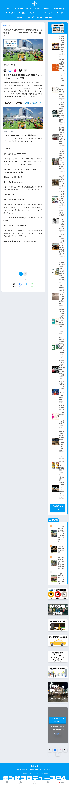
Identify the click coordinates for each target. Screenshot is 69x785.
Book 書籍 (60, 13)
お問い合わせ (39, 769)
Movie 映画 (20, 17)
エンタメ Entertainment (34, 13)
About (13, 769)
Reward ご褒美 (18, 8)
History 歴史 (30, 17)
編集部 (19, 769)
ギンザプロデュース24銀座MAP (57, 720)
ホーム (7, 783)
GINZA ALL (48, 17)
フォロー (20, 783)
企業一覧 (24, 769)
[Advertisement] (23, 257)
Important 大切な (59, 8)
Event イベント (49, 13)
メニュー (48, 783)
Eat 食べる (8, 8)
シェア (34, 783)
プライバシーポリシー (50, 769)
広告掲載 (31, 769)
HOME (35, 766)
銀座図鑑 (39, 17)
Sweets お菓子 (10, 13)
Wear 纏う (37, 8)
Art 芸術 (28, 8)
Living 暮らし (47, 8)
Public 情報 (21, 13)
